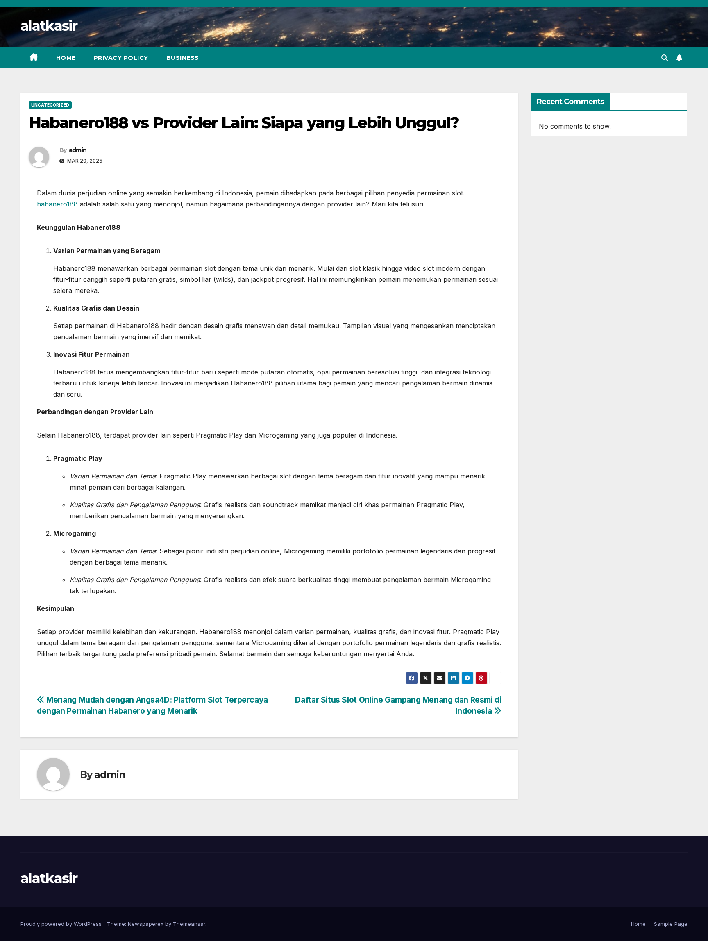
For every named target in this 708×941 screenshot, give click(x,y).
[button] (664, 58)
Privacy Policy (121, 57)
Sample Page (671, 924)
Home (66, 57)
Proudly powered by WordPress (61, 924)
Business (182, 57)
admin (78, 150)
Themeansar (189, 924)
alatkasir (48, 25)
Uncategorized (50, 104)
